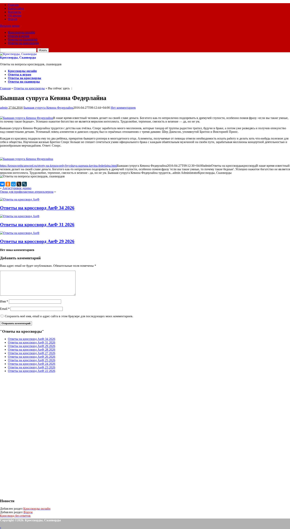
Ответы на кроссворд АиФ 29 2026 (37, 241)
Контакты (14, 12)
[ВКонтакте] (2, 184)
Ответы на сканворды (22, 39)
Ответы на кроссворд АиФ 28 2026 (31, 349)
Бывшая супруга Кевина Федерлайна (48, 107)
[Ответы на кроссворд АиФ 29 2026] (19, 233)
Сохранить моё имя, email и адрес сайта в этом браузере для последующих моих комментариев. (69, 316)
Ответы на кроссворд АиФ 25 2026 (31, 360)
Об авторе (15, 15)
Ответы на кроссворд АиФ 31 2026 (37, 224)
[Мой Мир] (13, 184)
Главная (13, 5)
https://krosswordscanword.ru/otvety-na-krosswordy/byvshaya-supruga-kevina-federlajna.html (58, 165)
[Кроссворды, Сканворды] (18, 54)
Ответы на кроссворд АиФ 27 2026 (31, 353)
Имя (4, 301)
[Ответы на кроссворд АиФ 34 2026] (19, 199)
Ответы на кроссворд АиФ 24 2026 (31, 363)
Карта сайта (16, 8)
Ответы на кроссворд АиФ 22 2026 (31, 371)
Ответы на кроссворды (23, 43)
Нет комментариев (123, 107)
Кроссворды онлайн (21, 32)
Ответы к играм (18, 36)
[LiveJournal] (24, 184)
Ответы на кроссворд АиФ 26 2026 (31, 356)
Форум (12, 19)
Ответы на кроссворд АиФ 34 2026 (37, 207)
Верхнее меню (10, 25)
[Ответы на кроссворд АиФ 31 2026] (19, 216)
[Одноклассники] (8, 184)
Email (5, 308)
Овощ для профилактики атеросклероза (26, 191)
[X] (19, 184)
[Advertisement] (29, 435)
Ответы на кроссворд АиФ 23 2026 (31, 367)
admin (4, 107)
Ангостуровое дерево (16, 188)
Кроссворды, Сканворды (18, 57)
